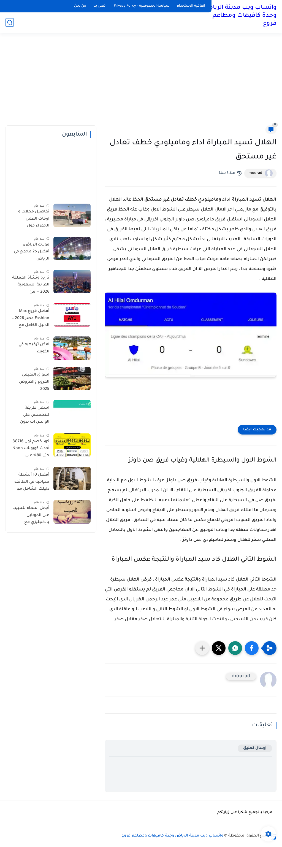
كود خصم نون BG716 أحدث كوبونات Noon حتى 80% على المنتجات (30, 449)
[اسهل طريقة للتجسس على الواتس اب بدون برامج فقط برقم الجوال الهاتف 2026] (72, 411)
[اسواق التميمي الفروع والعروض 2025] (72, 378)
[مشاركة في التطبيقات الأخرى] (202, 648)
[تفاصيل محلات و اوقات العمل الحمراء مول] (72, 215)
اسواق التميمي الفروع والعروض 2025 (34, 382)
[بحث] (10, 22)
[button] (252, 648)
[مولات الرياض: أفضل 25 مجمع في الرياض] (72, 248)
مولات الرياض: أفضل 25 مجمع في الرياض (31, 252)
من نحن (80, 6)
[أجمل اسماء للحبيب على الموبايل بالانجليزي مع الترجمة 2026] (72, 512)
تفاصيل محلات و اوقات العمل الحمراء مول (33, 219)
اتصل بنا (100, 6)
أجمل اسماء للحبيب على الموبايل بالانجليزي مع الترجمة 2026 (30, 516)
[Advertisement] (141, 82)
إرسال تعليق (255, 748)
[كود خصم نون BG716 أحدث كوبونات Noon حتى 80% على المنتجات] (72, 445)
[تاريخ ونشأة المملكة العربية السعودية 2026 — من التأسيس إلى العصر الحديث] (72, 281)
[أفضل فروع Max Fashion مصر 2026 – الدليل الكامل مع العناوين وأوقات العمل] (72, 315)
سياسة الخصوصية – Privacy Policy (142, 6)
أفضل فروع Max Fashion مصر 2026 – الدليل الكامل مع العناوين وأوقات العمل (30, 319)
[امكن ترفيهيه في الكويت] (72, 348)
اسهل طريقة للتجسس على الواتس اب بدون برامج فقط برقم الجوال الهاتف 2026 (31, 416)
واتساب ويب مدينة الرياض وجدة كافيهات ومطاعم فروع (240, 16)
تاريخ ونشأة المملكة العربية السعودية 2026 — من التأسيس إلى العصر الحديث (30, 286)
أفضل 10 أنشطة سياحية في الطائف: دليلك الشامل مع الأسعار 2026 (31, 483)
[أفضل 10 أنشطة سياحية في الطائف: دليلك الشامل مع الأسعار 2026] (72, 478)
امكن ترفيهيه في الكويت (33, 348)
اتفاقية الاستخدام (191, 6)
